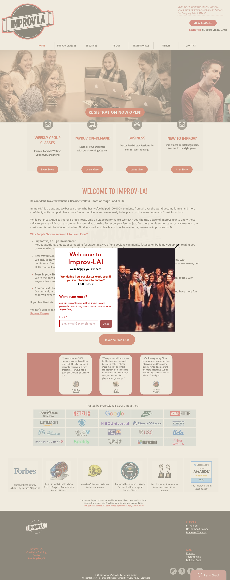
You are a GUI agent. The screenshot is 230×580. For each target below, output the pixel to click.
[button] (177, 246)
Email (63, 317)
